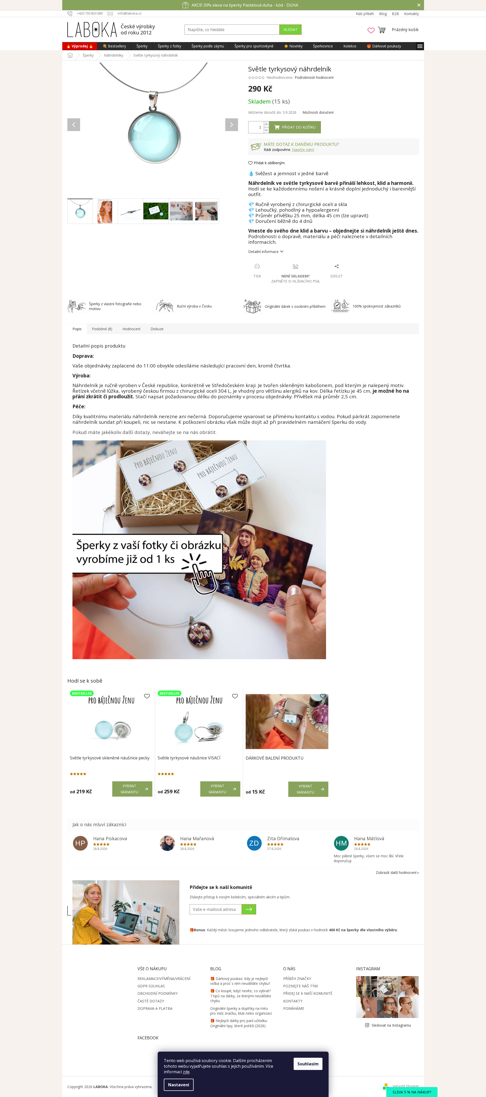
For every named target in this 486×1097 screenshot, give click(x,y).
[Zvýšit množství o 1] (266, 124)
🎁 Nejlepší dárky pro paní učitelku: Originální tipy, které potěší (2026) (239, 1023)
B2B (395, 13)
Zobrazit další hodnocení (396, 872)
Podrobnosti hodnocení (314, 77)
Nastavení (178, 1085)
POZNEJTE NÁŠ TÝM (300, 986)
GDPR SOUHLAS (151, 986)
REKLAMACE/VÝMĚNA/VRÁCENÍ (164, 978)
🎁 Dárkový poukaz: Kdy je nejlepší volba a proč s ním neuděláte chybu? (240, 981)
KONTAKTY (292, 1001)
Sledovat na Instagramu (391, 1025)
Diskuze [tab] (157, 328)
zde (186, 1072)
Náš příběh (365, 13)
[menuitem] (79, 46)
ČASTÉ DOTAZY (151, 1001)
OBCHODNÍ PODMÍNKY (158, 993)
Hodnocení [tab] (131, 328)
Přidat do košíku (299, 127)
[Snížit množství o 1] (266, 130)
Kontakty (411, 13)
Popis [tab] (77, 328)
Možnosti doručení (318, 112)
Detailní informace (263, 251)
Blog (383, 13)
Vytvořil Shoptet (406, 1086)
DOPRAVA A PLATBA (155, 1008)
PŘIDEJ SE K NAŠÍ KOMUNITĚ (307, 993)
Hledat (290, 29)
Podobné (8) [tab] (102, 328)
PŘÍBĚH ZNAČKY (297, 978)
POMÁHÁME (293, 1008)
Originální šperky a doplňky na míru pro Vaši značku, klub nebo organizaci (241, 1011)
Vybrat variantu (129, 788)
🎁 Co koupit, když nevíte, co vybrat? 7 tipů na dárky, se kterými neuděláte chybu (240, 995)
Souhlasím (308, 1064)
